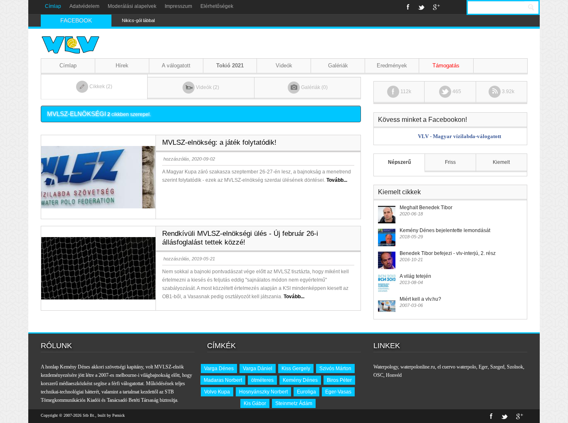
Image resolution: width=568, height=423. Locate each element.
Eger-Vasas (338, 392)
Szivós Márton (335, 368)
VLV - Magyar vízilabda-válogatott (459, 136)
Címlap (53, 6)
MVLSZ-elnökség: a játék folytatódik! (219, 142)
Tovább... (336, 180)
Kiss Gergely (296, 368)
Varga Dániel (257, 368)
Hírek (122, 65)
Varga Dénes (219, 368)
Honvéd (394, 375)
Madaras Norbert (223, 380)
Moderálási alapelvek (132, 6)
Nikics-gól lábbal (138, 20)
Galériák (338, 65)
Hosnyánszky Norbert (263, 392)
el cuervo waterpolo (456, 367)
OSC (378, 375)
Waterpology (385, 367)
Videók (284, 65)
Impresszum (178, 6)
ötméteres (262, 380)
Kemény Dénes (300, 380)
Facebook (408, 7)
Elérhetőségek (216, 6)
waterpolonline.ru (417, 367)
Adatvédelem (84, 6)
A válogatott (176, 65)
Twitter (421, 7)
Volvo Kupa (217, 392)
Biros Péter (339, 380)
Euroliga (306, 392)
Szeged (497, 367)
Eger (483, 367)
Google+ (436, 7)
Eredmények (392, 65)
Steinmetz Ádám (293, 403)
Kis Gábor (255, 403)
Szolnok (515, 367)
